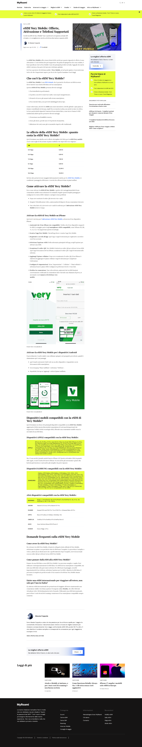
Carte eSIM (48, 680)
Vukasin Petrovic (105, 688)
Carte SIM (63, 720)
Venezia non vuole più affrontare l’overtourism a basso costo (99, 105)
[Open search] (120, 3)
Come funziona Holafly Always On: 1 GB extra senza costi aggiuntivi (84, 685)
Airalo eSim (108, 723)
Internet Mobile (65, 726)
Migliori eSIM (55, 7)
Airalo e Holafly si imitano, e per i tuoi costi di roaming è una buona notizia (56, 685)
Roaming (63, 723)
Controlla (96, 66)
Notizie (19, 7)
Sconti (62, 714)
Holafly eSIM (109, 714)
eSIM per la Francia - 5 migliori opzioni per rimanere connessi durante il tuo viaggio (101, 113)
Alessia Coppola (35, 43)
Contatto (86, 720)
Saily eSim (108, 717)
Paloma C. (75, 691)
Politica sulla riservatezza (59, 737)
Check (76, 652)
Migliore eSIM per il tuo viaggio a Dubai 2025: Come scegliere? (102, 127)
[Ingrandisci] (82, 283)
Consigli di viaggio (65, 729)
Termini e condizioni (42, 737)
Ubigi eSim (108, 720)
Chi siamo (86, 717)
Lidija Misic (48, 691)
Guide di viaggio (79, 7)
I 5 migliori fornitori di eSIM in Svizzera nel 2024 (101, 120)
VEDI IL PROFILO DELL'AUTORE (35, 636)
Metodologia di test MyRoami (92, 714)
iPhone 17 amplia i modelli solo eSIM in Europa (111, 684)
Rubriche (27, 7)
